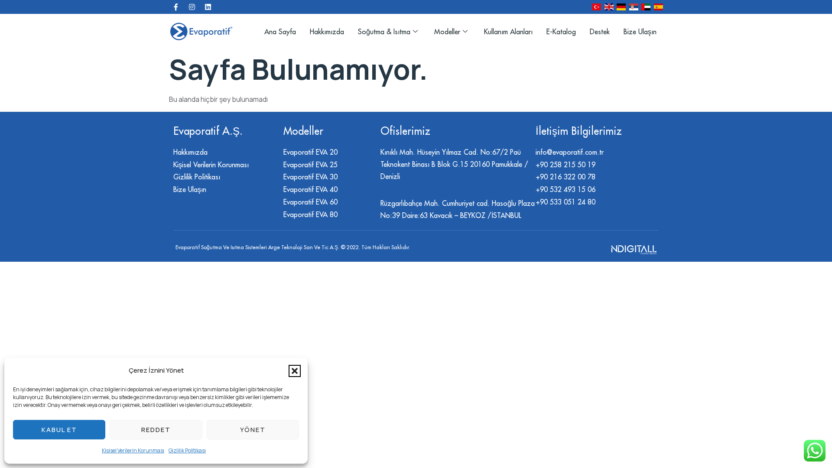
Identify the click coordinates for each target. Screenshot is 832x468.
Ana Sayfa (280, 31)
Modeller (447, 31)
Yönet (253, 429)
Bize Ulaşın (640, 31)
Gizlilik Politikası (187, 450)
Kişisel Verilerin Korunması (133, 450)
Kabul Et (59, 429)
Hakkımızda (327, 31)
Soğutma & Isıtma (384, 31)
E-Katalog (561, 31)
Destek (600, 31)
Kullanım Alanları (508, 31)
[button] (294, 371)
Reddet (156, 429)
